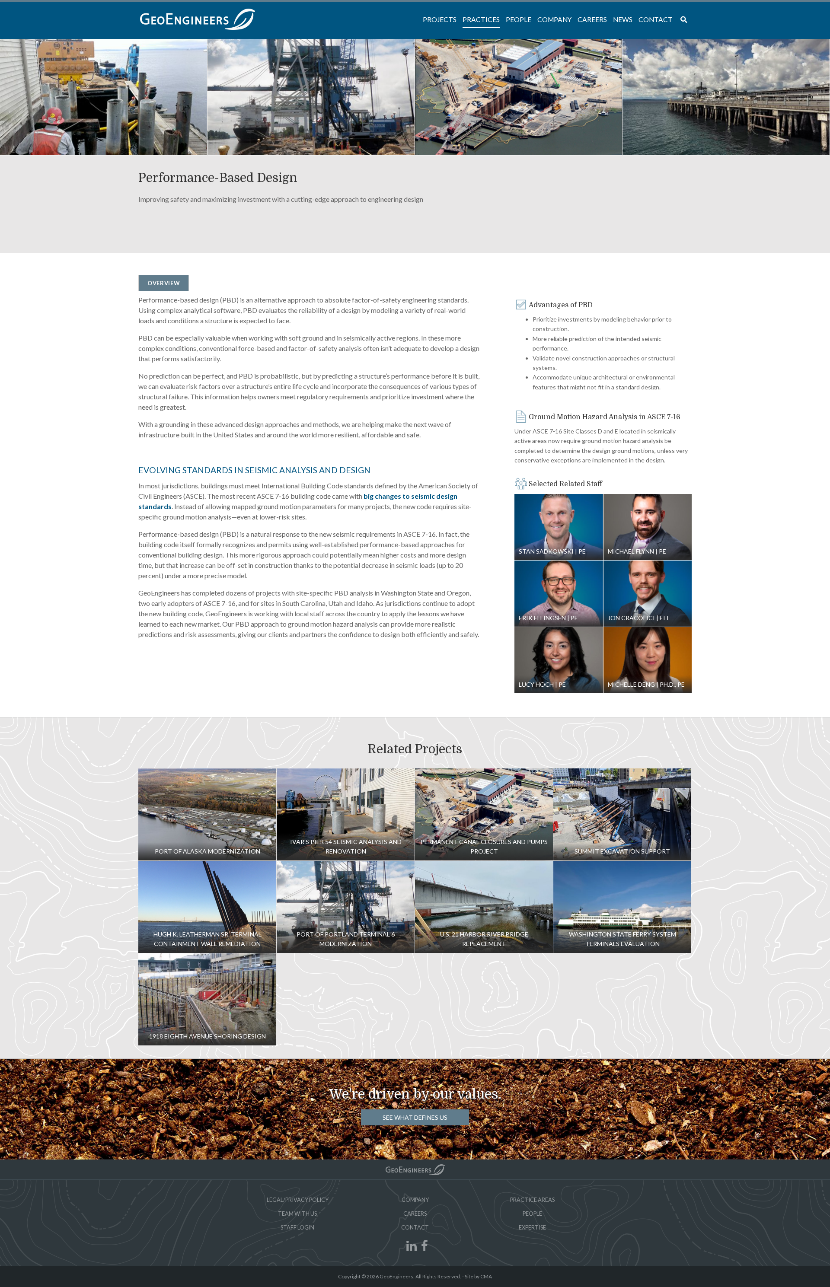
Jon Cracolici (647, 594)
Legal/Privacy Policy (298, 1199)
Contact (415, 1227)
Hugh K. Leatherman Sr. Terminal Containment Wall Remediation (207, 907)
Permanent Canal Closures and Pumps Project (484, 814)
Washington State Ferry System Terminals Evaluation (622, 907)
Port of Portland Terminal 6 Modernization (346, 907)
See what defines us (415, 1117)
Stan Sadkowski (558, 527)
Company (415, 1199)
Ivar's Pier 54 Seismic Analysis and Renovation (346, 814)
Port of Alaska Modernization (207, 814)
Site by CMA (478, 1276)
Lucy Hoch (558, 660)
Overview (163, 283)
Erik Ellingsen (558, 594)
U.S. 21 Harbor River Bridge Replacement (484, 907)
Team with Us (297, 1213)
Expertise (532, 1227)
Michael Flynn (647, 527)
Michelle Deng (647, 660)
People (532, 1213)
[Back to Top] (415, 1169)
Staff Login (297, 1227)
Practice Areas (532, 1199)
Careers (415, 1213)
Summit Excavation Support (622, 814)
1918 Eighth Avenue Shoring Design (207, 999)
